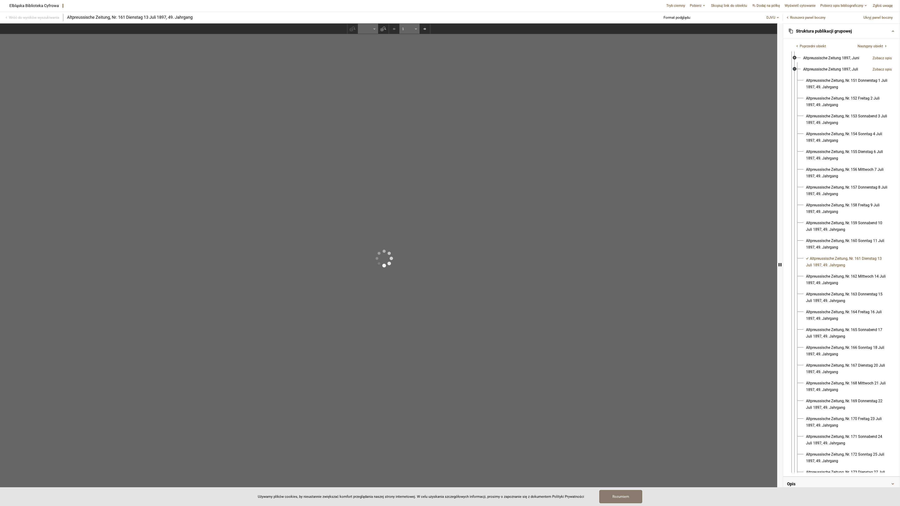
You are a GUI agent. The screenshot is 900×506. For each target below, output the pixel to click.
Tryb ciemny (675, 6)
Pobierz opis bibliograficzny (841, 6)
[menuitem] (831, 58)
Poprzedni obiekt (813, 46)
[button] (841, 31)
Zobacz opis (882, 58)
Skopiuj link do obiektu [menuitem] (729, 6)
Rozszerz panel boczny (807, 17)
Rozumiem (620, 497)
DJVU (770, 17)
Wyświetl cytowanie (800, 6)
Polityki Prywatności (568, 497)
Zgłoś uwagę (883, 6)
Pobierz (695, 6)
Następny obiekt (870, 46)
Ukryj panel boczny (878, 17)
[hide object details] (780, 264)
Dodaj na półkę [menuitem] (768, 6)
